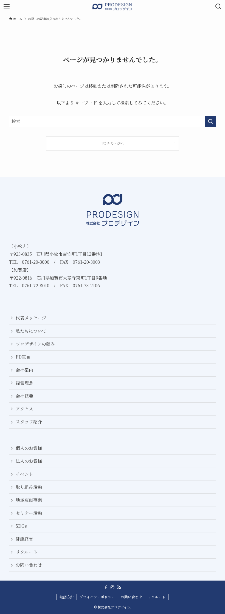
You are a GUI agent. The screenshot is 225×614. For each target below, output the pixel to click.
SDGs (21, 526)
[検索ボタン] (218, 6)
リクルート (27, 552)
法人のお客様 (29, 461)
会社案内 (24, 370)
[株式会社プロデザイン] (112, 6)
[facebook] (105, 587)
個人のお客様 (29, 448)
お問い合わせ (29, 565)
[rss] (119, 587)
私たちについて (31, 331)
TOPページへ (112, 143)
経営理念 (24, 383)
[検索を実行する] (210, 121)
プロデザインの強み (35, 344)
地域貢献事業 (29, 500)
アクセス (24, 409)
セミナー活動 (29, 513)
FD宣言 (23, 357)
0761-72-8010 (35, 285)
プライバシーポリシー (97, 596)
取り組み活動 (29, 487)
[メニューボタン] (6, 6)
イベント (24, 474)
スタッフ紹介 (29, 422)
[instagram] (112, 587)
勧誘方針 (67, 596)
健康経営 (24, 539)
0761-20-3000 (35, 262)
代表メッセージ (31, 318)
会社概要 (24, 396)
